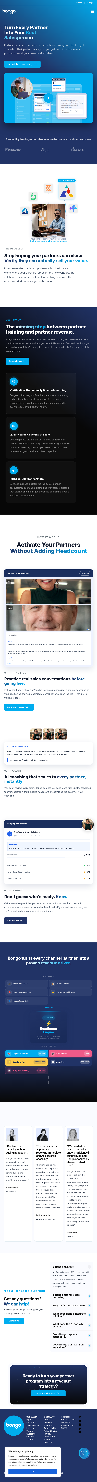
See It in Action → (15, 920)
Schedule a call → (17, 361)
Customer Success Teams (31, 1436)
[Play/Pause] (7, 119)
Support (79, 3)
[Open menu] (92, 11)
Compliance (50, 1436)
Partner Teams (30, 1429)
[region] (33, 1462)
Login (91, 3)
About (47, 1419)
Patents (48, 1425)
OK (33, 1471)
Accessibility (50, 1428)
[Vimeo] (79, 1433)
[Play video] (48, 98)
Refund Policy (50, 1431)
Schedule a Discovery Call (22, 64)
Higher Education (31, 1421)
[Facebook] (79, 1425)
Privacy (47, 1433)
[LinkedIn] (79, 1417)
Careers (48, 1422)
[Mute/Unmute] (89, 119)
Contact (48, 1442)
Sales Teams (32, 1425)
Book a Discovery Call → (19, 707)
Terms (47, 1439)
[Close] (57, 1449)
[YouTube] (79, 1421)
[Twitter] (79, 1429)
